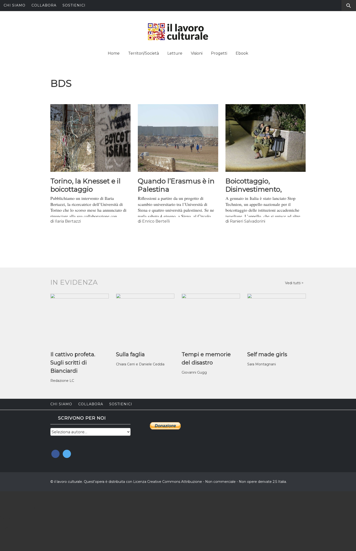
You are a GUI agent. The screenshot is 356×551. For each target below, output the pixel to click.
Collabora (43, 5)
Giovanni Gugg (194, 372)
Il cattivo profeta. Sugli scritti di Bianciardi (72, 362)
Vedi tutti (293, 283)
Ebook (242, 53)
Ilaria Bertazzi (68, 221)
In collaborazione (24, 507)
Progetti (219, 53)
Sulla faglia (130, 354)
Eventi (9, 527)
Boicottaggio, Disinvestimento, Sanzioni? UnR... (253, 189)
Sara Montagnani (261, 364)
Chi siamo (14, 5)
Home (114, 53)
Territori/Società (143, 53)
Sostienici (73, 5)
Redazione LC (62, 380)
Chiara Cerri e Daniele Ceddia (140, 364)
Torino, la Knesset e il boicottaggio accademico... (85, 189)
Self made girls (267, 354)
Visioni (196, 53)
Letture (174, 53)
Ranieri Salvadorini (247, 221)
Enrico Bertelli (156, 221)
